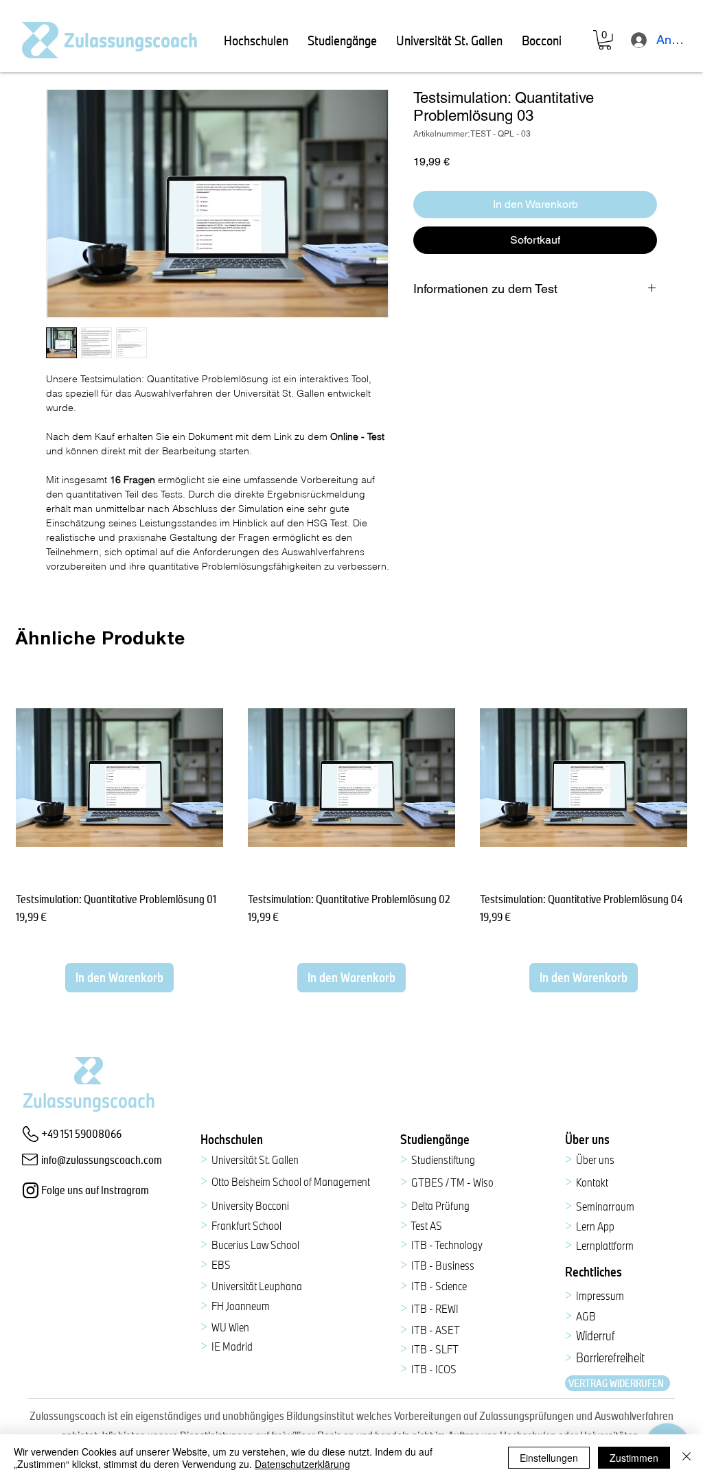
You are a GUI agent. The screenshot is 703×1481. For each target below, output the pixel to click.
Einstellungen (549, 1458)
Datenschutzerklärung (302, 1464)
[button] (256, 40)
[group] (351, 833)
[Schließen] (686, 1457)
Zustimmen (634, 1458)
